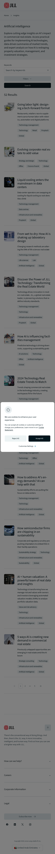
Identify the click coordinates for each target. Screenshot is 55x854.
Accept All (39, 438)
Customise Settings (27, 446)
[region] (27, 427)
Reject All (15, 438)
